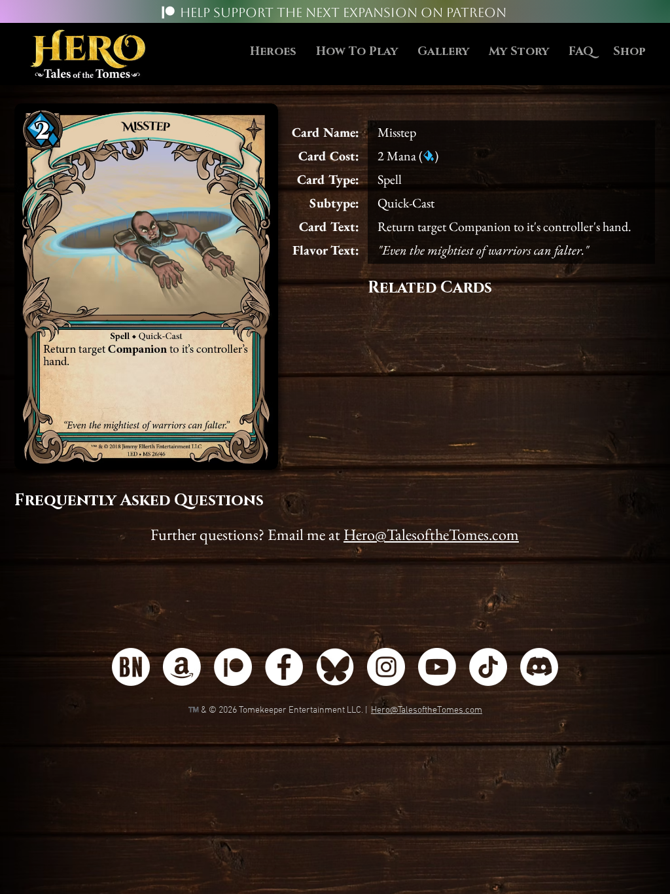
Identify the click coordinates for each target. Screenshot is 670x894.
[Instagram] (386, 667)
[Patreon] (168, 12)
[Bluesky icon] (335, 667)
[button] (357, 52)
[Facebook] (284, 667)
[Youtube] (437, 667)
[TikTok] (488, 667)
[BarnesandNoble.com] (131, 667)
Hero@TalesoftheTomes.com (431, 534)
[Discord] (539, 667)
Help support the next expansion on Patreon (343, 12)
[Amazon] (182, 667)
